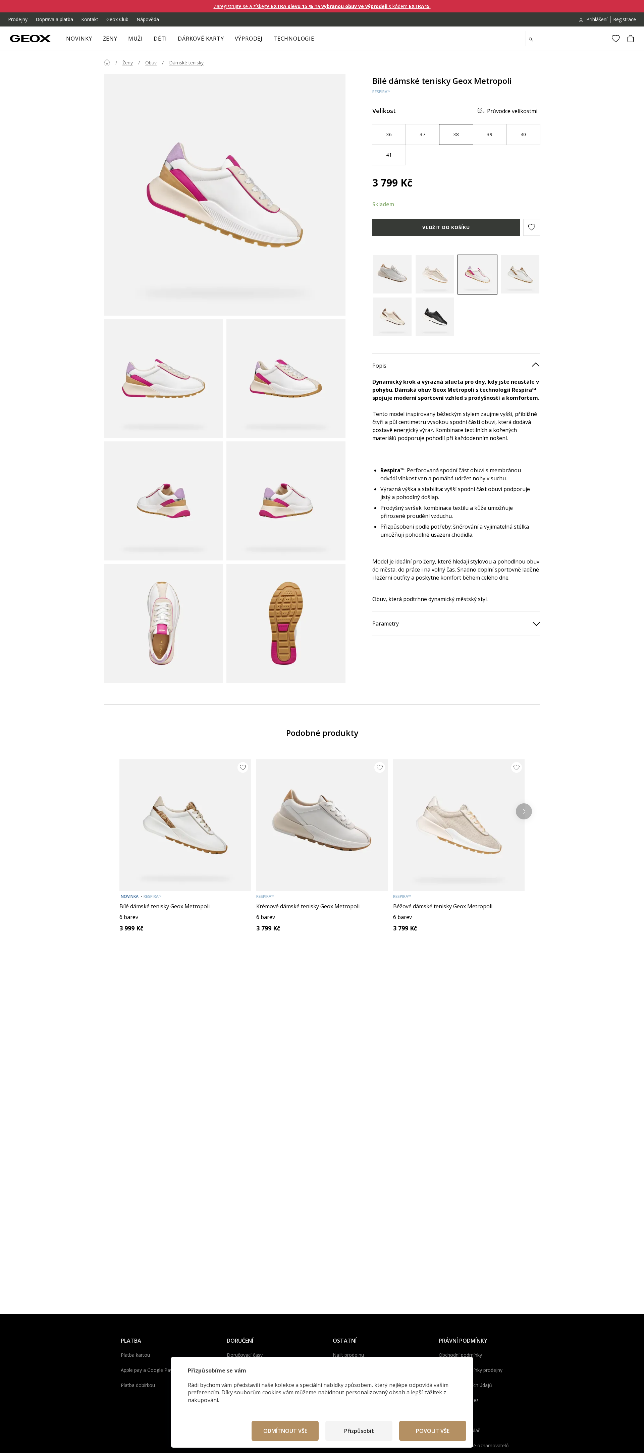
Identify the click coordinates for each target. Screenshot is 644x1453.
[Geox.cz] (30, 39)
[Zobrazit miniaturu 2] (285, 378)
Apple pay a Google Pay (146, 1370)
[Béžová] (435, 274)
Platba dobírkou (138, 1385)
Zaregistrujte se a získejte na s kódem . (322, 6)
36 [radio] (389, 134)
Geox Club (117, 19)
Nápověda (148, 19)
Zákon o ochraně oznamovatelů (474, 1445)
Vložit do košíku (446, 227)
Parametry (385, 623)
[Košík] (630, 38)
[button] (531, 227)
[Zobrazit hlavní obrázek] (224, 195)
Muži (135, 38)
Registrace (624, 19)
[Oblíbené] (615, 38)
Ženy (110, 38)
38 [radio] (456, 134)
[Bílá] (477, 274)
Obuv (151, 62)
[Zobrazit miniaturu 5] (163, 623)
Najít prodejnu (348, 1355)
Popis (379, 365)
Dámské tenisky (186, 62)
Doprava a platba (54, 19)
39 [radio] (489, 134)
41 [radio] (389, 154)
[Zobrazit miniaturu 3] (163, 500)
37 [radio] (422, 134)
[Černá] (435, 317)
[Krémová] (392, 274)
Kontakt (89, 19)
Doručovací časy (245, 1355)
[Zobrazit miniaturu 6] (285, 623)
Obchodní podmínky (460, 1355)
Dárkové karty (201, 38)
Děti (160, 38)
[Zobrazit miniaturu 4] (285, 500)
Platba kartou (135, 1355)
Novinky (79, 38)
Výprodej (249, 38)
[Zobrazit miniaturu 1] (163, 378)
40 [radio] (523, 134)
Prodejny (18, 19)
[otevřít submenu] (121, 41)
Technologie (293, 38)
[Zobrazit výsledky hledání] (531, 39)
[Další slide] (524, 811)
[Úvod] (107, 62)
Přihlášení (596, 19)
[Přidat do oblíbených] (242, 767)
